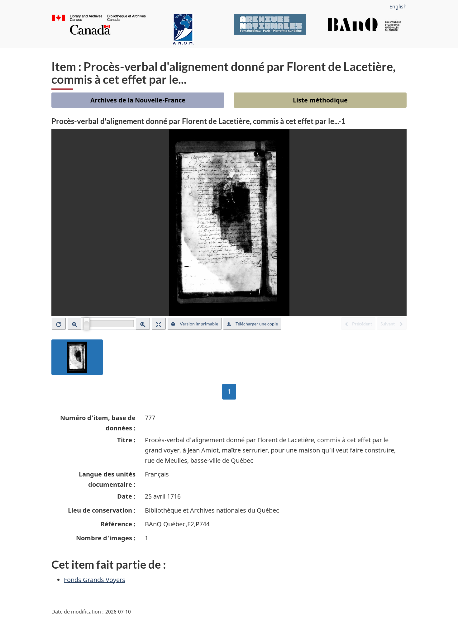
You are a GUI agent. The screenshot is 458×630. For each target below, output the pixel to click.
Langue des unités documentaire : (107, 479)
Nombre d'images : (106, 538)
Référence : (118, 524)
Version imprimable (199, 323)
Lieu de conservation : (102, 510)
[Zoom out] (74, 323)
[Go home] (58, 323)
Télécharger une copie (257, 323)
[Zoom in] (143, 323)
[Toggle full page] (158, 323)
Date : (126, 496)
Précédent (362, 323)
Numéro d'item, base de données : (98, 423)
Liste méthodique (320, 100)
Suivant (388, 323)
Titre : (126, 440)
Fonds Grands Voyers (94, 580)
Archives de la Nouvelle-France (137, 100)
